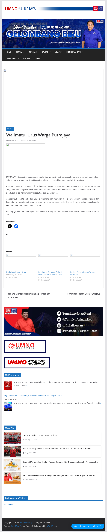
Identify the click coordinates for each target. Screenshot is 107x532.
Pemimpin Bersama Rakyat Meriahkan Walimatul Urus (50, 273)
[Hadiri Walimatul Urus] (21, 262)
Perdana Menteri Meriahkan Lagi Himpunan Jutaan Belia (29, 295)
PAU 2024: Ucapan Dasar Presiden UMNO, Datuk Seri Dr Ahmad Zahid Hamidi (57, 448)
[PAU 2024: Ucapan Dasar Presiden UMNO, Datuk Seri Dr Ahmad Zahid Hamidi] (12, 451)
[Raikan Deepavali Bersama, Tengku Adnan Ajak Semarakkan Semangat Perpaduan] (12, 478)
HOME (8, 52)
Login (37, 58)
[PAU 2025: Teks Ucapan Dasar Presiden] (12, 438)
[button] (23, 52)
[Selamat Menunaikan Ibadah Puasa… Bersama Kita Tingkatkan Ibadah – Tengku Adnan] (12, 465)
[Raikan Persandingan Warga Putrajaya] (85, 262)
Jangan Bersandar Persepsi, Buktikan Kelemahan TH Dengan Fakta (33, 381)
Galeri (44, 52)
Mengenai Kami (73, 52)
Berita (19, 52)
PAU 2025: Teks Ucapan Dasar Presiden (40, 435)
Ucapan (58, 52)
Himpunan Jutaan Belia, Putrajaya (83, 293)
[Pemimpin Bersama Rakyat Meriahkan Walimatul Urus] (53, 262)
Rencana (33, 52)
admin (23, 140)
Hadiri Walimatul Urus (16, 272)
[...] (101, 388)
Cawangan (11, 58)
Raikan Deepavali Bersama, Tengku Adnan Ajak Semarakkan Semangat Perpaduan (59, 475)
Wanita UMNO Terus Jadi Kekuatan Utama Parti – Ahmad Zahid (31, 401)
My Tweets (8, 504)
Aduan (26, 58)
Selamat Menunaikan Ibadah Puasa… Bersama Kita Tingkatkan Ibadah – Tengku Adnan (61, 462)
